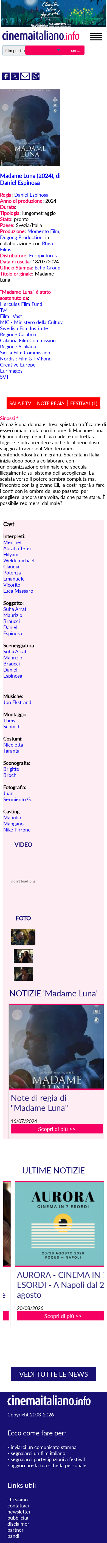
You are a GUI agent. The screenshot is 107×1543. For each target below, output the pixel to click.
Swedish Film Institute (24, 328)
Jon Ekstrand (17, 702)
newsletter (19, 1512)
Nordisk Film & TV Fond (26, 358)
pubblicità (17, 1518)
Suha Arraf (14, 609)
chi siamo (17, 1499)
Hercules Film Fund (21, 304)
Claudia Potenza (12, 569)
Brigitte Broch (11, 772)
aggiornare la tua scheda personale (48, 1465)
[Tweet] (15, 78)
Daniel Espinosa (31, 195)
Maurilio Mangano (13, 820)
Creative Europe (18, 365)
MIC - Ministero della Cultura (32, 322)
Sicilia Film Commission (25, 352)
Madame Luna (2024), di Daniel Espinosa (30, 179)
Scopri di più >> (57, 1128)
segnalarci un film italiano (38, 1453)
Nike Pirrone (17, 830)
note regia (50, 403)
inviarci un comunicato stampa (44, 1447)
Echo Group (47, 267)
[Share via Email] (26, 78)
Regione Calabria (18, 334)
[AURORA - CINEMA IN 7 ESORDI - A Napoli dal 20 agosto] (57, 1224)
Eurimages (11, 371)
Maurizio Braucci (12, 618)
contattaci (18, 1505)
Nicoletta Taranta (13, 748)
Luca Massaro (18, 591)
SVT (4, 377)
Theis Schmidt (12, 723)
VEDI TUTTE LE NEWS (53, 1374)
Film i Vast (11, 316)
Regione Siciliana (18, 346)
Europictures (43, 255)
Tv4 (4, 310)
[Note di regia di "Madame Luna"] (57, 1047)
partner (15, 1530)
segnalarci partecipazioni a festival (48, 1459)
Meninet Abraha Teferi (18, 545)
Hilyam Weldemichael (18, 557)
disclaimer (18, 1524)
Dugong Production (21, 237)
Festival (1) (83, 403)
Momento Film (43, 231)
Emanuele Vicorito (14, 582)
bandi (13, 1536)
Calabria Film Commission (28, 340)
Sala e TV (20, 403)
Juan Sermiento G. (17, 796)
